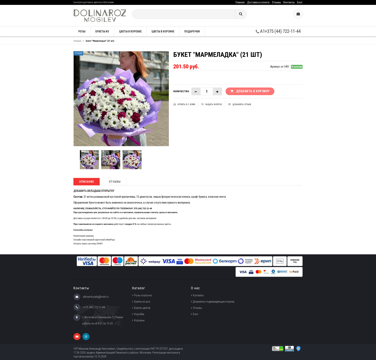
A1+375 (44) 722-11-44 (280, 31)
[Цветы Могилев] (99, 15)
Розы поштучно (143, 295)
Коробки (139, 314)
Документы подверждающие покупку (213, 301)
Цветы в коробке (130, 31)
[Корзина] (298, 14)
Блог (300, 2)
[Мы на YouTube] (76, 336)
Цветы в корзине (163, 31)
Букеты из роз (142, 301)
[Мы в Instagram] (85, 336)
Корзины (139, 320)
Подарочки (192, 31)
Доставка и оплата (258, 2)
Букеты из (102, 31)
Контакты (289, 2)
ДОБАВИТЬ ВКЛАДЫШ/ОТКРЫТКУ (93, 190)
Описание (86, 181)
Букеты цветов (142, 307)
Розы (81, 31)
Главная (240, 2)
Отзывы (276, 2)
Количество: (181, 91)
